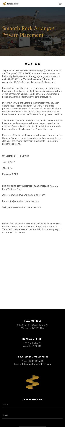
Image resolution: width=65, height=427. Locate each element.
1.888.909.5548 (36, 361)
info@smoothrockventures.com (23, 201)
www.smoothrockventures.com (26, 207)
